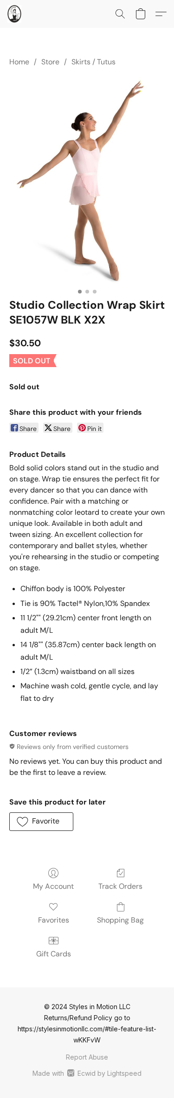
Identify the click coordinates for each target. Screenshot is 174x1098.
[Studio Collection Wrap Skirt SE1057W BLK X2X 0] (87, 180)
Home (19, 62)
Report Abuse (87, 1057)
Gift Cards (53, 954)
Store (50, 62)
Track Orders (120, 886)
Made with (87, 1073)
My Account (53, 886)
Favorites (53, 920)
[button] (14, 14)
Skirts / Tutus (93, 62)
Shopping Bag (120, 920)
